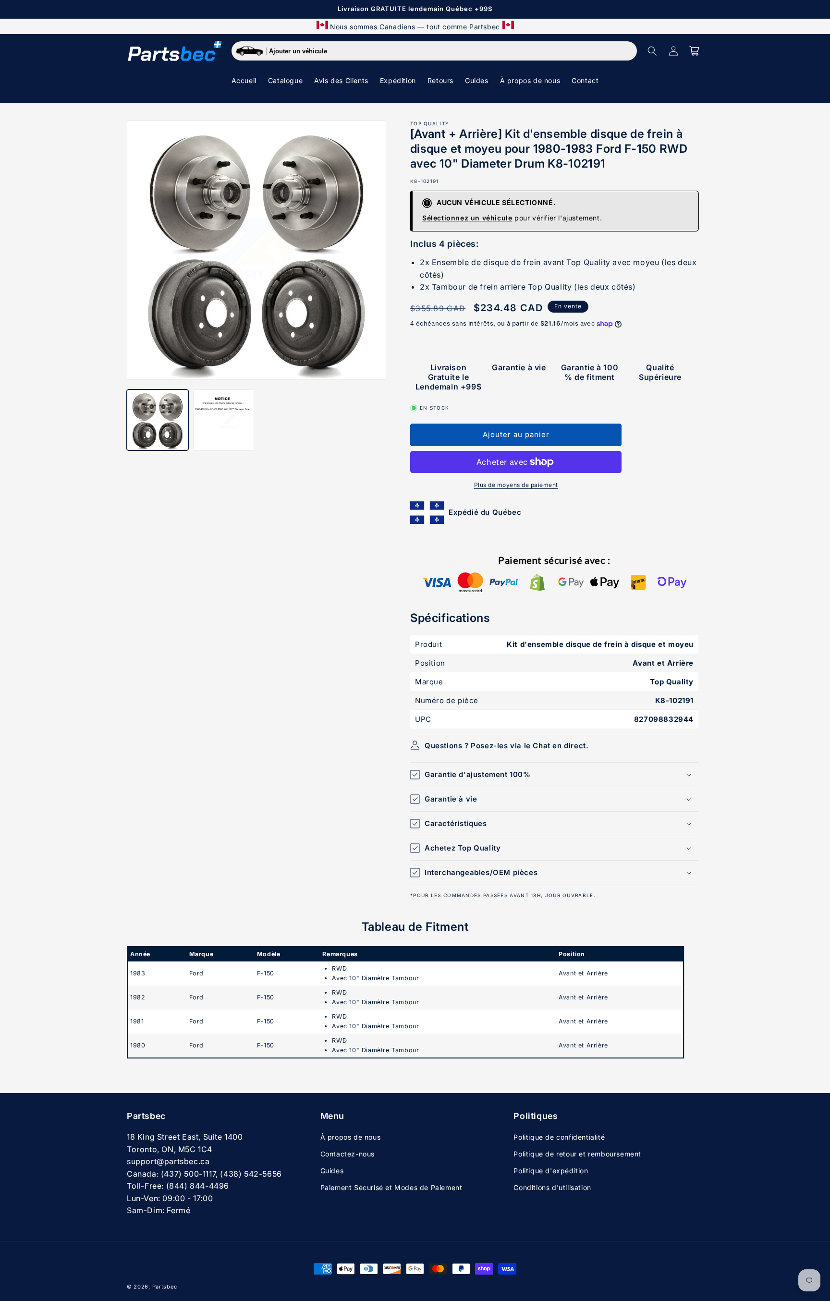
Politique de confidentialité (559, 1137)
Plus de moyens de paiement (516, 484)
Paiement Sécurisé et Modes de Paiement (391, 1187)
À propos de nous (350, 1137)
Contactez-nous (347, 1154)
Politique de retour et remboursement (577, 1154)
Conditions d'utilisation (552, 1187)
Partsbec (164, 1286)
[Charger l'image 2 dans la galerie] (224, 420)
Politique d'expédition (550, 1171)
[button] (652, 50)
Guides (332, 1171)
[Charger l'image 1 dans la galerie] (157, 420)
